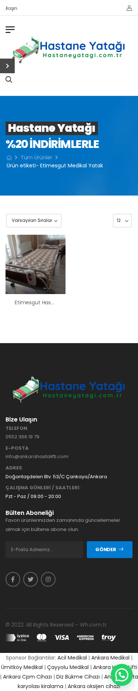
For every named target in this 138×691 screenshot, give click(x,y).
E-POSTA (17, 448)
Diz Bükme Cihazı (78, 676)
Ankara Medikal (110, 657)
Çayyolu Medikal (68, 667)
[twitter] (30, 579)
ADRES (14, 468)
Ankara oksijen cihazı (94, 686)
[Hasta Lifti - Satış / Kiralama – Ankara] (69, 50)
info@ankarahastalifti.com (37, 456)
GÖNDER (105, 549)
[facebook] (13, 579)
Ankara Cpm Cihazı (27, 676)
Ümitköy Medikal (22, 667)
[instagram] (48, 579)
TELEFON (16, 428)
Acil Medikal (72, 657)
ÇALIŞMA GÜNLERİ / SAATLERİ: (43, 488)
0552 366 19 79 (22, 436)
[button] (122, 675)
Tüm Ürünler (36, 157)
